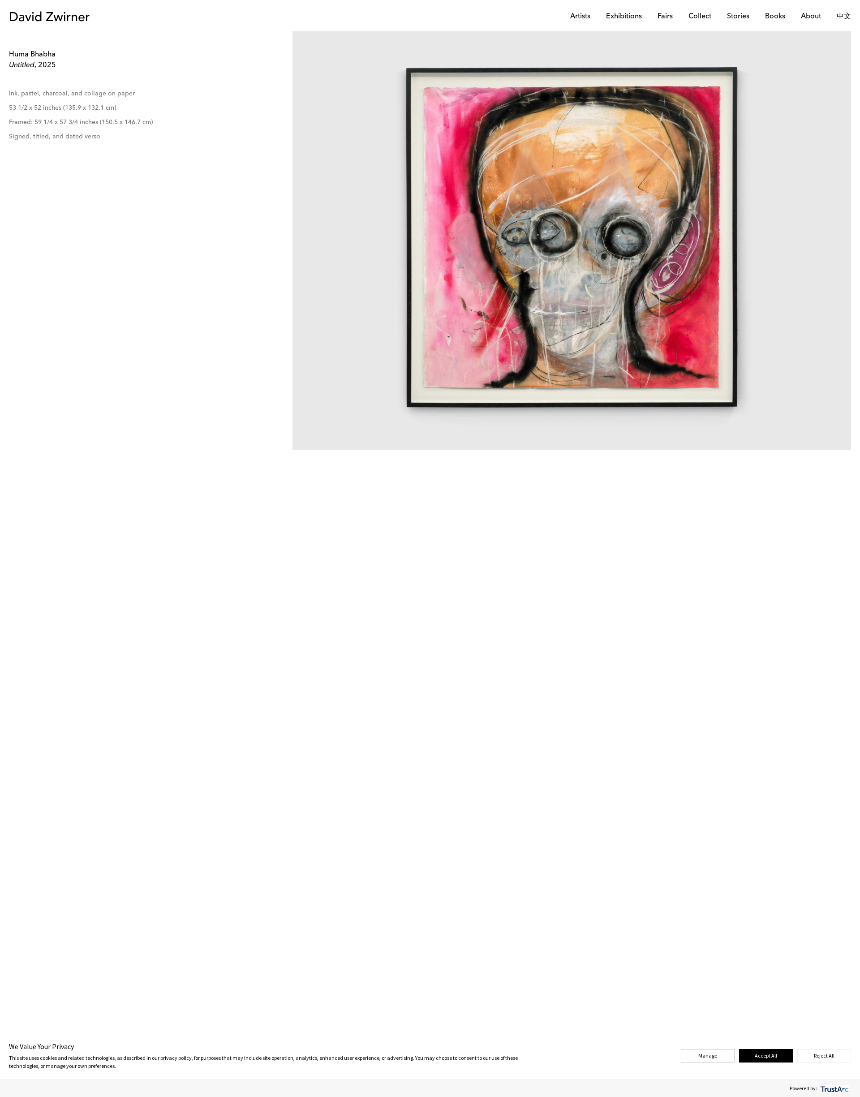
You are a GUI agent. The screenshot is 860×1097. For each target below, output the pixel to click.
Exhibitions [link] (624, 16)
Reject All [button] (824, 1055)
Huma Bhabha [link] (32, 54)
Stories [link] (738, 16)
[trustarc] (834, 1088)
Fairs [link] (665, 16)
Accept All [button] (766, 1055)
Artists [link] (580, 16)
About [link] (811, 16)
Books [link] (775, 16)
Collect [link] (699, 16)
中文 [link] (844, 16)
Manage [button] (707, 1055)
